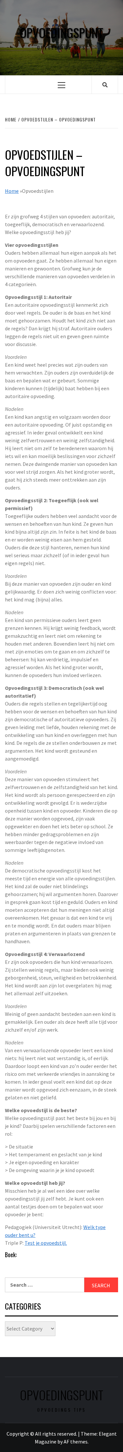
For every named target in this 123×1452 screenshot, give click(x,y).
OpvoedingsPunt (61, 33)
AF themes (76, 1441)
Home (12, 191)
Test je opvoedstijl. (46, 1243)
